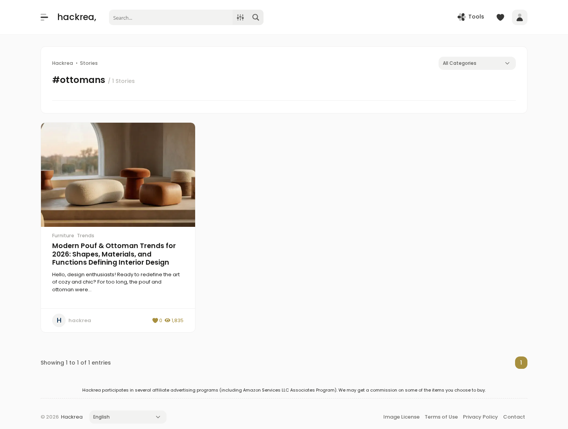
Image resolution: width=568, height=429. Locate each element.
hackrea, (76, 17)
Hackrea (72, 417)
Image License (401, 417)
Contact (514, 417)
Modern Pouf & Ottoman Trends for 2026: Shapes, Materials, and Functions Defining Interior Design (114, 254)
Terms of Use (441, 417)
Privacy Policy (480, 417)
